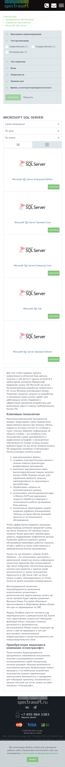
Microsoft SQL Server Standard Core (32, 222)
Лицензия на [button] (17, 74)
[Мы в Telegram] (36, 707)
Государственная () (45, 46)
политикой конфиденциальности (40, 753)
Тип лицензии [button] (17, 61)
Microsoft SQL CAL (32, 308)
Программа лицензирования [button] (25, 34)
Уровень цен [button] (17, 81)
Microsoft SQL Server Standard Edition (32, 351)
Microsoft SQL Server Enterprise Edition (32, 179)
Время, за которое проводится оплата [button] (30, 87)
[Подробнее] (54, 186)
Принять (32, 759)
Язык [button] (13, 68)
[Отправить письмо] (53, 5)
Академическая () (19, 46)
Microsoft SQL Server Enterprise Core (32, 265)
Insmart (38, 733)
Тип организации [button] (19, 40)
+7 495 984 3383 (35, 714)
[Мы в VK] (28, 707)
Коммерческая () (18, 52)
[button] (18, 144)
